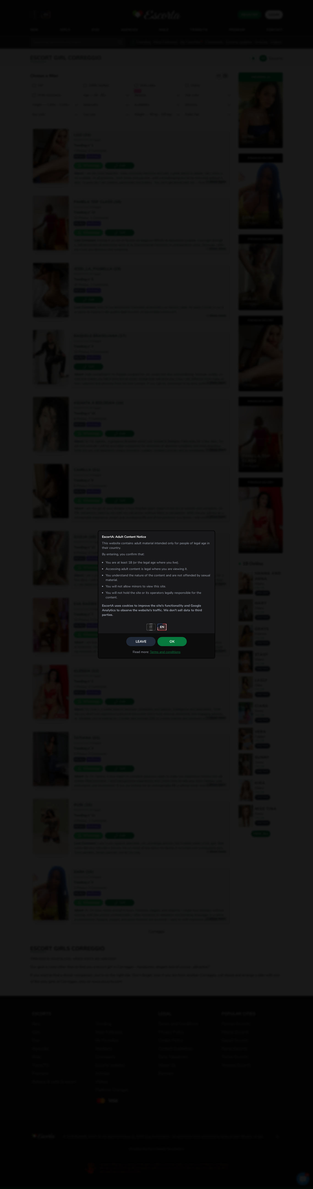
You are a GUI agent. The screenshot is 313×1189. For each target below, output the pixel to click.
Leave (141, 641)
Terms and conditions (165, 652)
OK (172, 641)
